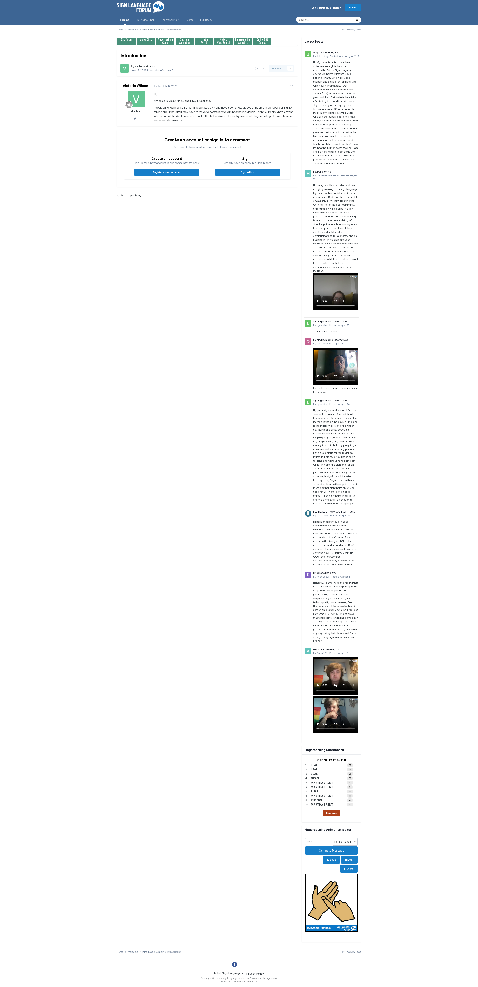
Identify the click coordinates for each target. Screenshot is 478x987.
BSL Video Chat (145, 19)
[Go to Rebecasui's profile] (308, 575)
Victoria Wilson (145, 66)
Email (350, 859)
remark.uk (322, 515)
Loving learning (322, 171)
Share (260, 68)
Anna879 (322, 653)
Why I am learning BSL (326, 52)
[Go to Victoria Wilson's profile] (124, 68)
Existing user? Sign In (325, 7)
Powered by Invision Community (239, 981)
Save (332, 859)
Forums (124, 19)
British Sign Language (227, 973)
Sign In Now (247, 172)
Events (189, 19)
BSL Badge (206, 19)
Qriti (319, 343)
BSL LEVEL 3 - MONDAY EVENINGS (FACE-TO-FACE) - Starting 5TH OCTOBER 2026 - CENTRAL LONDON (334, 512)
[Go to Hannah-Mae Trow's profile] (308, 173)
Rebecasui (323, 576)
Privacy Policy (255, 973)
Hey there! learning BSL (326, 649)
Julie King (322, 56)
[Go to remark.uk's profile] (308, 513)
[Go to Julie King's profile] (308, 54)
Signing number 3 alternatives (330, 321)
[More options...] (291, 86)
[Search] (357, 20)
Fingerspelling (169, 19)
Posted (344, 56)
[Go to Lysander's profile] (308, 323)
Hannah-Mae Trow (328, 175)
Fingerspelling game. (325, 572)
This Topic (342, 19)
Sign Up (353, 7)
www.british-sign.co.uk (264, 978)
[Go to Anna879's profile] (308, 651)
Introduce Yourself (161, 70)
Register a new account (166, 172)
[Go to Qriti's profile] (308, 341)
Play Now (331, 813)
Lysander (322, 325)
